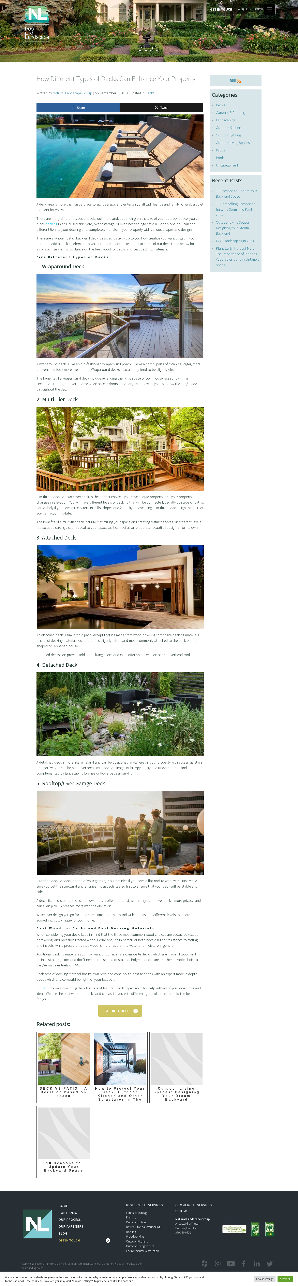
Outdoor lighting (228, 135)
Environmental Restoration (142, 1251)
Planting (131, 1217)
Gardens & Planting (230, 112)
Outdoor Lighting (136, 1222)
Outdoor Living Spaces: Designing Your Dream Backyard (233, 228)
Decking (131, 1232)
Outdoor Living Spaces (233, 142)
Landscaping (225, 120)
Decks (149, 93)
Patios (220, 150)
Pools (220, 157)
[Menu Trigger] (269, 9)
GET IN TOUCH (221, 9)
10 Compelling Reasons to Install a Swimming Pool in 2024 (235, 209)
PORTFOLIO (68, 1213)
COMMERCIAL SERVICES (193, 1205)
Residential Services (144, 1205)
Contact (42, 988)
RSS (233, 80)
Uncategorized (227, 165)
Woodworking (135, 1236)
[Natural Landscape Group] (36, 22)
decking (51, 224)
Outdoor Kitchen (228, 127)
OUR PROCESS (70, 1219)
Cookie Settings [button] (264, 1279)
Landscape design (137, 1213)
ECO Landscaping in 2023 (235, 240)
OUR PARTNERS (71, 1226)
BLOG (63, 1233)
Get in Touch (69, 1240)
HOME (63, 1206)
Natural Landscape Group (72, 93)
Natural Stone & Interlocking (143, 1227)
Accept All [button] (285, 1279)
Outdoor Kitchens (137, 1241)
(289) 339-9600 (247, 9)
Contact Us (185, 1211)
